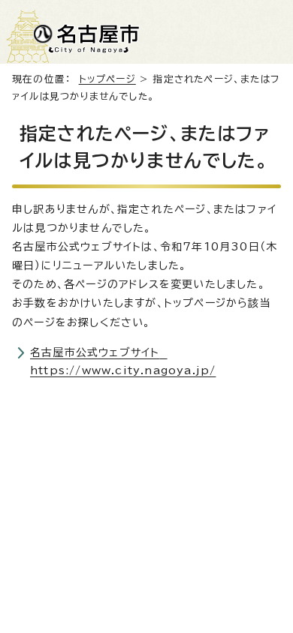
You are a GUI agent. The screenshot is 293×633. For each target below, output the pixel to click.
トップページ (107, 79)
